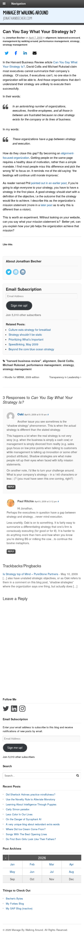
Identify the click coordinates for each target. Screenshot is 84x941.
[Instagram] (23, 272)
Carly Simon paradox (17, 809)
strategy (75, 41)
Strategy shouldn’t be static (25, 334)
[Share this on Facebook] (16, 53)
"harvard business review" (23, 361)
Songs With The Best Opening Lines (26, 834)
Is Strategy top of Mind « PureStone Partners (30, 574)
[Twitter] (9, 272)
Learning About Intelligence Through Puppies (31, 804)
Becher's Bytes (14, 898)
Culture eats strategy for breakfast (30, 330)
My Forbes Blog (15, 903)
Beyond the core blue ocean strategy (31, 349)
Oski (20, 414)
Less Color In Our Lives (19, 814)
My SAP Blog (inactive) (19, 908)
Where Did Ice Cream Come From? (26, 829)
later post (46, 205)
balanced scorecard (69, 37)
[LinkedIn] (16, 272)
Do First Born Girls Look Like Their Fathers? (31, 839)
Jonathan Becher (15, 37)
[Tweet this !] (7, 53)
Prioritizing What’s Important (26, 339)
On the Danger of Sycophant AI (23, 819)
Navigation (18, 3)
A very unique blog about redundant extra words (33, 824)
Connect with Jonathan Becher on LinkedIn (14, 708)
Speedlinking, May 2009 (23, 344)
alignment (51, 37)
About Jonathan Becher (23, 261)
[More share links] (44, 53)
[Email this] (34, 53)
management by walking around (20, 41)
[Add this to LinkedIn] (25, 53)
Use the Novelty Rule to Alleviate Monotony (30, 799)
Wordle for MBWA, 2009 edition (21, 377)
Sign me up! (19, 305)
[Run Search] (77, 775)
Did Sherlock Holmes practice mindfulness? (30, 794)
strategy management (15, 44)
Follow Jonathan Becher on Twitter (6, 708)
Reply (11, 487)
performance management (54, 41)
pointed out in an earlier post (49, 183)
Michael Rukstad (14, 365)
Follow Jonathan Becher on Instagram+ (22, 708)
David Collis (66, 361)
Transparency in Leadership (64, 377)
